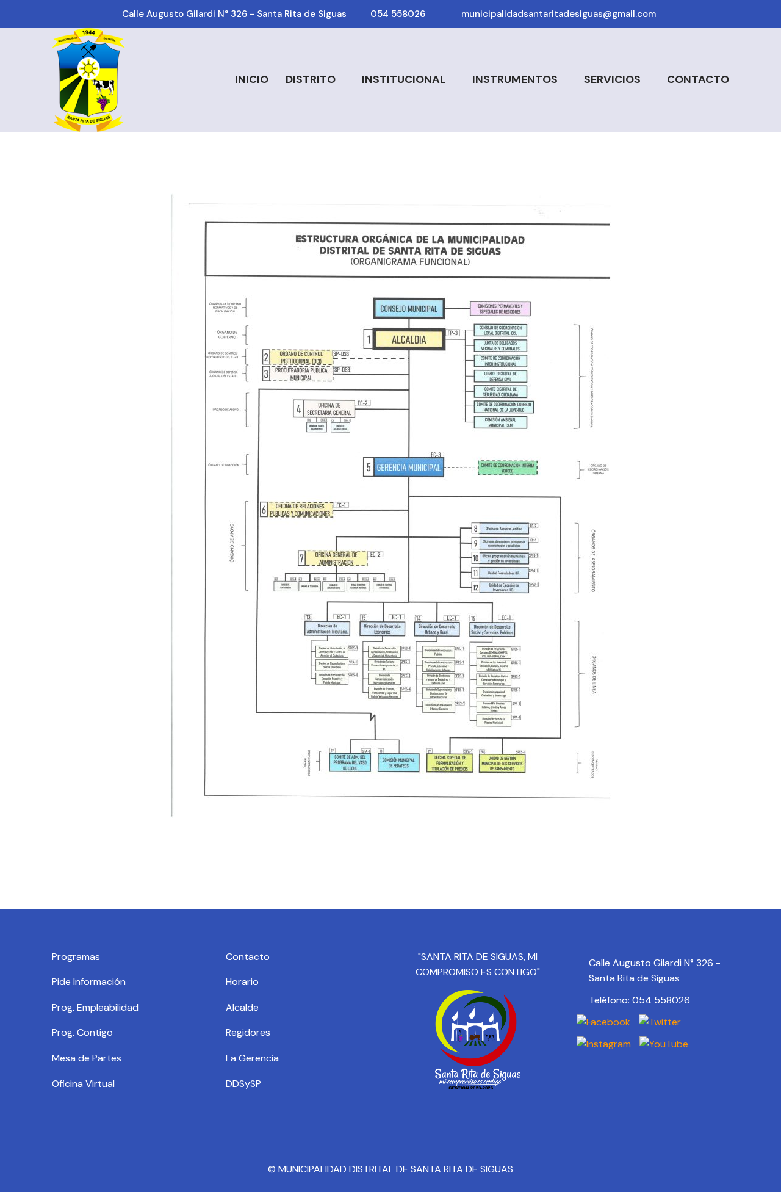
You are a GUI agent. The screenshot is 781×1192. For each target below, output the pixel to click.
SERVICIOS (612, 79)
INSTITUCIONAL (404, 79)
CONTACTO (698, 79)
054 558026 (397, 14)
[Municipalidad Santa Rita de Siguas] (129, 80)
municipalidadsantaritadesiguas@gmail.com (558, 14)
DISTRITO (311, 79)
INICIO (251, 79)
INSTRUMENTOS (515, 79)
